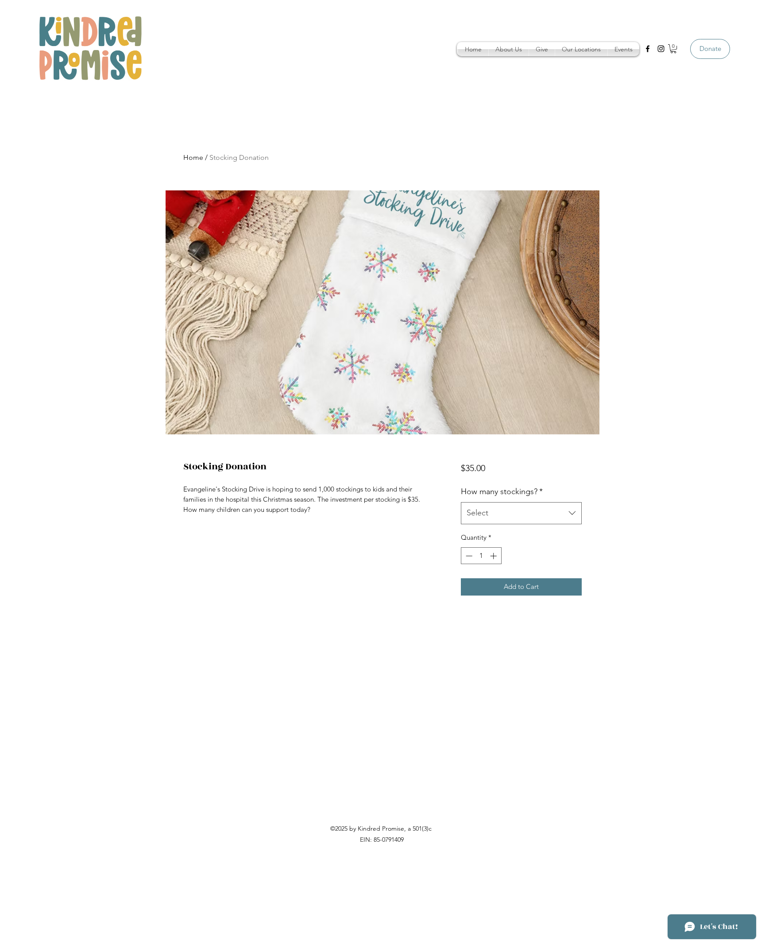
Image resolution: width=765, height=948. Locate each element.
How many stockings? (502, 491)
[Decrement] (468, 556)
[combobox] (521, 513)
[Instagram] (661, 48)
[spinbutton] (481, 556)
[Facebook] (647, 48)
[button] (509, 49)
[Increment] (494, 556)
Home (193, 157)
